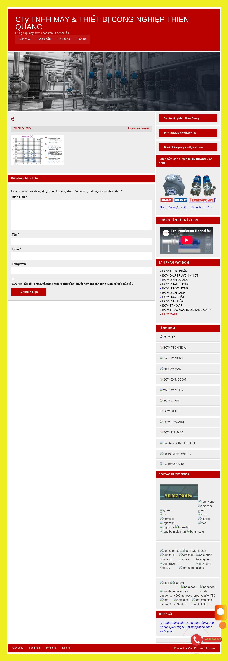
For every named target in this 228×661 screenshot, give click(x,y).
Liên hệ (82, 38)
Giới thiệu (25, 38)
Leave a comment (139, 128)
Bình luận (19, 197)
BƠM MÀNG (170, 314)
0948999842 (213, 639)
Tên (15, 234)
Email (16, 249)
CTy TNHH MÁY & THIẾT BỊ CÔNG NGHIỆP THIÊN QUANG (102, 23)
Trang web (19, 264)
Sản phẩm (44, 38)
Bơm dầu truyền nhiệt (174, 207)
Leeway (210, 648)
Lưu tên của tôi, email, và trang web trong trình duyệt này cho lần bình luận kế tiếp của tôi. (72, 283)
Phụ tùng (64, 38)
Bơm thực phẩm (202, 207)
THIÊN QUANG (22, 128)
